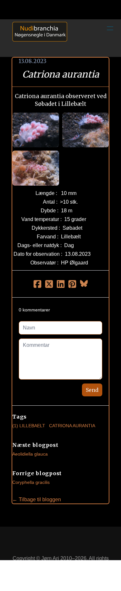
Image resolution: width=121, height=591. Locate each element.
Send (92, 390)
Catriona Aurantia (72, 425)
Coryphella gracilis (31, 482)
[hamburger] (110, 28)
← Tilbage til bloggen (36, 499)
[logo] (37, 38)
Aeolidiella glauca (30, 454)
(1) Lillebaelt (28, 425)
